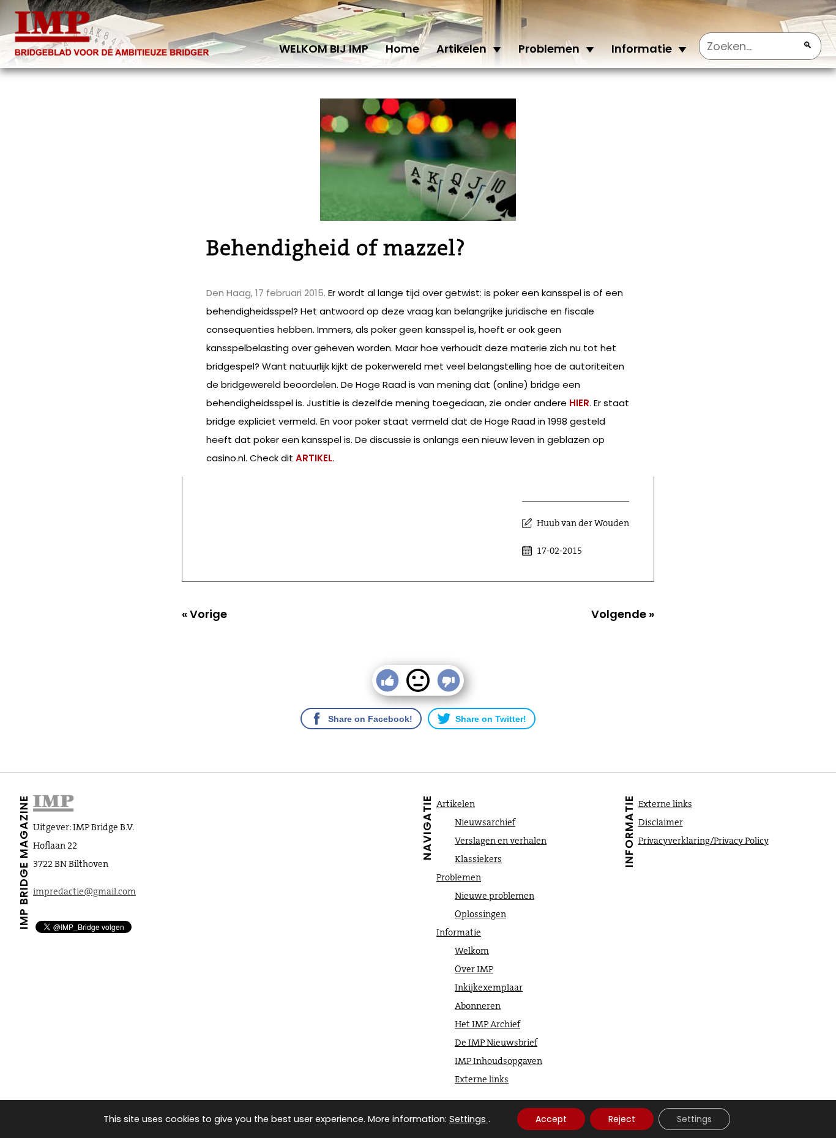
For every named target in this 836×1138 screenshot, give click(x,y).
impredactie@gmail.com (84, 891)
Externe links (482, 1079)
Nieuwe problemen (494, 896)
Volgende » (622, 614)
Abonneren (478, 1006)
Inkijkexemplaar (489, 987)
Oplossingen (480, 914)
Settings (467, 1119)
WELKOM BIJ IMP (323, 48)
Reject (621, 1119)
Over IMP (474, 969)
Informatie (641, 48)
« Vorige (204, 614)
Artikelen (461, 48)
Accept (551, 1119)
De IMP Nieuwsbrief (496, 1042)
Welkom (472, 951)
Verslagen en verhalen (501, 841)
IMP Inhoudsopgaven (498, 1061)
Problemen (549, 48)
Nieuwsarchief (485, 822)
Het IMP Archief (487, 1024)
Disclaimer (660, 822)
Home (402, 48)
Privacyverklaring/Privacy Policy (703, 841)
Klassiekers (478, 859)
